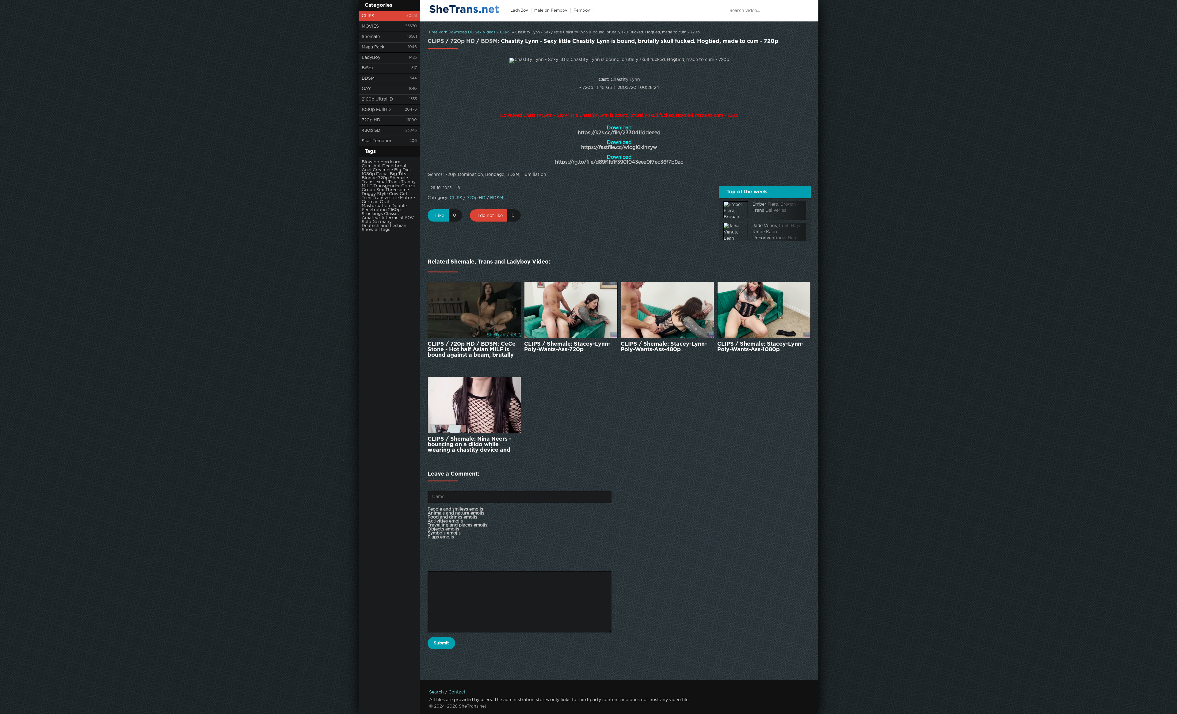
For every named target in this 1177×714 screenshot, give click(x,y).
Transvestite (386, 198)
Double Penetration (384, 208)
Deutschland (375, 226)
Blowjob (370, 162)
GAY (366, 89)
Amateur (371, 218)
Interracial (392, 218)
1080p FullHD (376, 110)
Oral (384, 202)
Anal (366, 170)
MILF (367, 186)
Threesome (397, 190)
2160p (394, 210)
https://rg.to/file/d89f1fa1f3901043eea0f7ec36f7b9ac (619, 162)
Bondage (494, 175)
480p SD (371, 130)
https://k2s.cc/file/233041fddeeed (619, 133)
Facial (382, 174)
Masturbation (376, 206)
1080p (368, 174)
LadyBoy (371, 57)
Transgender (386, 186)
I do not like (490, 216)
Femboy (581, 10)
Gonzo (408, 186)
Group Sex (373, 190)
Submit (441, 643)
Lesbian (398, 226)
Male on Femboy (550, 10)
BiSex (368, 68)
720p (383, 178)
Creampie (383, 170)
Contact (457, 692)
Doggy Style (375, 194)
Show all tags (376, 230)
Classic (391, 214)
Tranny (408, 182)
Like (439, 216)
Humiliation (533, 175)
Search (436, 692)
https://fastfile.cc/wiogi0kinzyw (619, 147)
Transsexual (374, 182)
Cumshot (371, 166)
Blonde (369, 178)
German (370, 202)
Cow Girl (398, 194)
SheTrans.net (464, 10)
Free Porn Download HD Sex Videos (462, 32)
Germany (382, 222)
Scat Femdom (376, 141)
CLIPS (368, 16)
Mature (407, 198)
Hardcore (390, 162)
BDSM (368, 78)
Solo (366, 222)
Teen (366, 198)
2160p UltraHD (377, 99)
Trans (394, 182)
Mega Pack (373, 47)
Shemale (371, 37)
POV (409, 218)
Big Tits (398, 174)
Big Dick (403, 170)
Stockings (372, 214)
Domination (470, 175)
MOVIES (370, 26)
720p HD (371, 120)
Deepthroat (394, 166)
